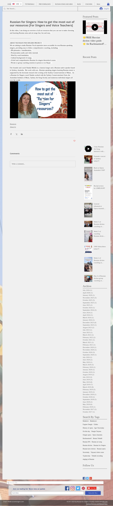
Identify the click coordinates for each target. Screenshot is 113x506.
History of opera (88, 428)
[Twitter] (78, 488)
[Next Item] (104, 27)
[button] (108, 3)
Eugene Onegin (87, 424)
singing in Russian (88, 459)
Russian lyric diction (89, 449)
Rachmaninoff (87, 438)
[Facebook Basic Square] (84, 478)
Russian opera (101, 449)
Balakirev (86, 421)
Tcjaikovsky (86, 456)
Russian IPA (86, 442)
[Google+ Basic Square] (90, 478)
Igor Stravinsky (99, 428)
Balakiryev (93, 421)
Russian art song (97, 442)
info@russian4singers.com (15, 501)
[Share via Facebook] (11, 134)
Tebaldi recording (97, 456)
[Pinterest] (83, 488)
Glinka (96, 424)
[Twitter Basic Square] (87, 478)
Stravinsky (86, 452)
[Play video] (42, 99)
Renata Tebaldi (97, 438)
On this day (86, 431)
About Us (13, 127)
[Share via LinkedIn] (22, 134)
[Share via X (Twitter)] (16, 134)
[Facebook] (67, 488)
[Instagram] (72, 488)
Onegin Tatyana (96, 431)
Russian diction (87, 445)
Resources (13, 124)
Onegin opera (87, 435)
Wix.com (104, 501)
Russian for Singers (100, 445)
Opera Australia (97, 435)
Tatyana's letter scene (97, 452)
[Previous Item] (86, 27)
